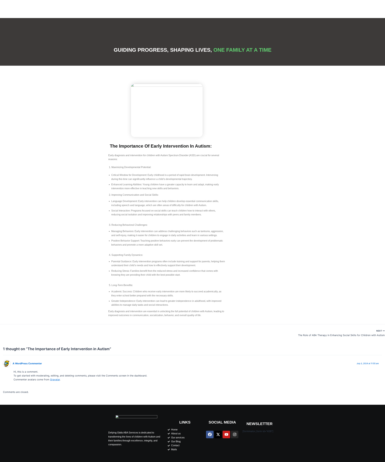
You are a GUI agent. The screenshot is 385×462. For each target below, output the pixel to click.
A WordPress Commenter (27, 363)
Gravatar (55, 379)
